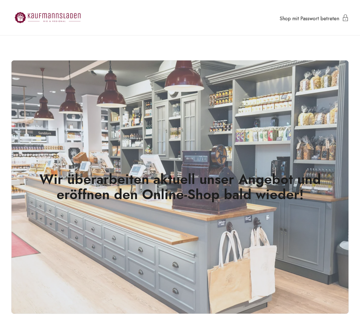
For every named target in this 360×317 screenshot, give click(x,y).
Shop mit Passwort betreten (309, 18)
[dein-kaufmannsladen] (47, 17)
